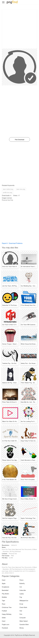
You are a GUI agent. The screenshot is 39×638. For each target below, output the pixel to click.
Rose (3, 604)
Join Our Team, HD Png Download (12, 286)
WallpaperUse (24, 600)
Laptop (22, 594)
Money (22, 628)
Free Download (19, 139)
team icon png (20, 189)
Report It (5, 243)
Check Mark (23, 607)
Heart (3, 580)
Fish (21, 614)
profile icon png (7, 192)
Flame (21, 580)
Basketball (5, 590)
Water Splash (24, 621)
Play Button (5, 594)
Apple (3, 583)
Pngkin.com (5, 624)
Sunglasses (5, 587)
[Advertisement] (19, 29)
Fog (21, 597)
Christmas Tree (6, 607)
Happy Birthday (6, 614)
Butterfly (22, 583)
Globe (4, 618)
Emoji (21, 604)
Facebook (5, 628)
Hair (21, 611)
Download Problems (15, 243)
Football (4, 611)
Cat (21, 587)
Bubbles (4, 597)
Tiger (3, 600)
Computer (23, 618)
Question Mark (24, 624)
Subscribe (23, 590)
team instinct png (8, 189)
